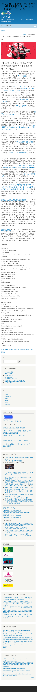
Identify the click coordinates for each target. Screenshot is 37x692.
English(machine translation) (10, 509)
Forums (6, 398)
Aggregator (7, 404)
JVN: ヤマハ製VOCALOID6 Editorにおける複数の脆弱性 (17, 608)
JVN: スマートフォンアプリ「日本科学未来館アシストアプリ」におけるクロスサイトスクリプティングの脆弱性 (17, 603)
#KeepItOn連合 (21, 76)
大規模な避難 (24, 99)
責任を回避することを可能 (24, 142)
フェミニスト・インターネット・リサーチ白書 (18, 536)
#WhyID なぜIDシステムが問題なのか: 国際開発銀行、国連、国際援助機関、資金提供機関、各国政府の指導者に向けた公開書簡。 (19, 501)
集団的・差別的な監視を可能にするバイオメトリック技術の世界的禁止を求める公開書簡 (19, 488)
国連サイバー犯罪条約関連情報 (13, 461)
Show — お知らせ (6, 26)
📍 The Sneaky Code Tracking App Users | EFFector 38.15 (17, 637)
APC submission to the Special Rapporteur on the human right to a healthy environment (17, 660)
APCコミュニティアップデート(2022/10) (16, 527)
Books (6, 394)
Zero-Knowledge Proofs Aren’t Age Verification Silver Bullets (16, 646)
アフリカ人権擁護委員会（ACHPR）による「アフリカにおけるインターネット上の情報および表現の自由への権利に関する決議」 (18, 187)
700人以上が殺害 (21, 106)
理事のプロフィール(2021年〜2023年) (15, 380)
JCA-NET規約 (8, 377)
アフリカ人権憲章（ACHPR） (25, 165)
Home (3, 31)
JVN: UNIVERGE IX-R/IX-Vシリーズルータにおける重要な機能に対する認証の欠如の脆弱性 (17, 598)
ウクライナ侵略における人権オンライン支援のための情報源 (19, 531)
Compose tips (8, 396)
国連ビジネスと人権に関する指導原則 (13, 199)
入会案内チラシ (9, 375)
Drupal (9, 21)
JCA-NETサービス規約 (11, 379)
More (32, 620)
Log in (24, 34)
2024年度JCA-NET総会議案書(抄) (12, 510)
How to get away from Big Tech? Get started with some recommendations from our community (16, 671)
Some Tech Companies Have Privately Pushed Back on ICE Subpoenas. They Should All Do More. (17, 634)
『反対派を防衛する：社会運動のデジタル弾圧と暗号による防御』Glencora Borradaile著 (19, 485)
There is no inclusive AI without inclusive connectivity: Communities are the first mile (17, 674)
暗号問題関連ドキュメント (12, 479)
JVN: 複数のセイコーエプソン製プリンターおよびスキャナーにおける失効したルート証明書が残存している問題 (17, 616)
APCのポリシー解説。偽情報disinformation (16, 529)
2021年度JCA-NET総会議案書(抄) (12, 517)
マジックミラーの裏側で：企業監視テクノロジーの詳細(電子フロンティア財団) (19, 495)
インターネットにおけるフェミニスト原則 (16, 498)
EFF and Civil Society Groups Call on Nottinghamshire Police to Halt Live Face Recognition (16, 631)
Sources (6, 402)
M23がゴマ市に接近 (20, 86)
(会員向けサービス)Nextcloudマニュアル (14, 436)
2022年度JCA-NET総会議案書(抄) (12, 516)
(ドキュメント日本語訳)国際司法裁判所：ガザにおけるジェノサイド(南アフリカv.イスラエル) (19, 473)
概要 (27, 482)
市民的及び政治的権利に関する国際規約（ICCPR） (19, 167)
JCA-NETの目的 (9, 372)
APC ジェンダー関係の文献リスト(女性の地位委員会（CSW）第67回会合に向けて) (19, 524)
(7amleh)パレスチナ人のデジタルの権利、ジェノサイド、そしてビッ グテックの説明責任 (19, 481)
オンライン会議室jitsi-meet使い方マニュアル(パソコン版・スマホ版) (18, 445)
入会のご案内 (8, 374)
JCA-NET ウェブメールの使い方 (12, 421)
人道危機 (4, 101)
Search (6, 400)
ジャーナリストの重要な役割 (16, 153)
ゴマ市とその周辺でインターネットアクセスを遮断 (18, 89)
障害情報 (22, 428)
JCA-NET (5, 16)
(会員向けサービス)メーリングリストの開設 (15, 441)
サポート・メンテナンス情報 (11, 428)
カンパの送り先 (9, 382)
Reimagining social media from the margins (14, 668)
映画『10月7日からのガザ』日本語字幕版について (18, 477)
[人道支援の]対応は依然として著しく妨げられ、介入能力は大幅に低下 (18, 127)
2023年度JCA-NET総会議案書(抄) (12, 512)
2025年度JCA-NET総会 (9, 507)
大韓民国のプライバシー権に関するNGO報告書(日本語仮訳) (18, 492)
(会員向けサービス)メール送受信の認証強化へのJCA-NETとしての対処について (18, 431)
